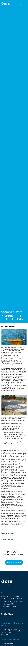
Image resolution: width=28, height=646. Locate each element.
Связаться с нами (14, 562)
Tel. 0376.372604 (6, 632)
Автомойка (10, 539)
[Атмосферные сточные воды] (14, 337)
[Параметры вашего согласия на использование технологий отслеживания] (1, 484)
